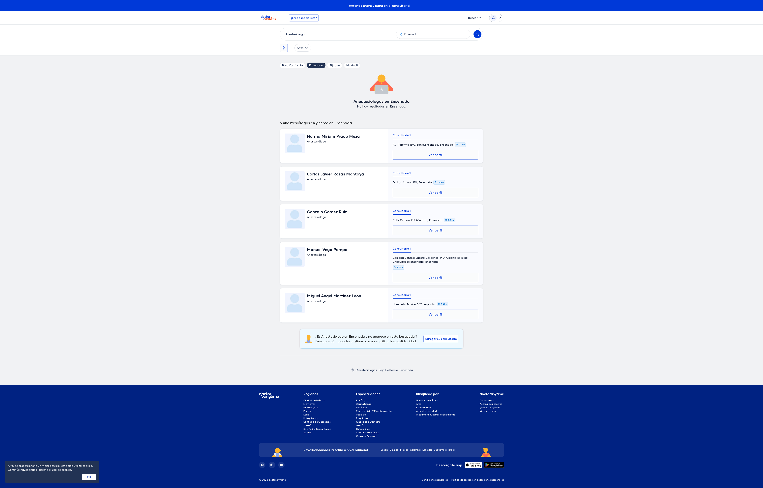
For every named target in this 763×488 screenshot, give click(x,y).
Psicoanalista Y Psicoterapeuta (374, 411)
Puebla (307, 411)
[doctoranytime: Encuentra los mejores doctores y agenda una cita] (352, 370)
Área (419, 403)
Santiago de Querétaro (317, 421)
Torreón (307, 425)
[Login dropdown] (495, 18)
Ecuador (427, 449)
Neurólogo (362, 425)
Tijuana (334, 65)
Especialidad (423, 407)
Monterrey (309, 403)
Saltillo (307, 432)
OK (89, 477)
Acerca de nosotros (491, 403)
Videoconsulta (488, 411)
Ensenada (316, 65)
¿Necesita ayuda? (490, 407)
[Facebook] (262, 465)
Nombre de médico (427, 400)
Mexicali (352, 65)
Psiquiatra (362, 418)
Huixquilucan (310, 418)
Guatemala (440, 449)
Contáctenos (487, 400)
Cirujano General (366, 436)
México (404, 449)
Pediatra (361, 414)
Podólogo (361, 407)
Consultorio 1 (402, 135)
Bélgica (394, 449)
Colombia (415, 449)
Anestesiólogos (366, 370)
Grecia (384, 449)
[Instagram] (272, 465)
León (306, 414)
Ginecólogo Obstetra (368, 421)
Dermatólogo (363, 403)
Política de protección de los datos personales (477, 479)
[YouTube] (281, 465)
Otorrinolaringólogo (367, 432)
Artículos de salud (426, 411)
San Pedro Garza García (317, 428)
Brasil (451, 449)
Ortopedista (363, 428)
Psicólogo (361, 400)
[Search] (477, 34)
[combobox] (337, 34)
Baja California (292, 65)
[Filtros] (284, 48)
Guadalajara (310, 407)
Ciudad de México (313, 400)
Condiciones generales (435, 479)
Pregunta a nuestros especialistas (435, 414)
